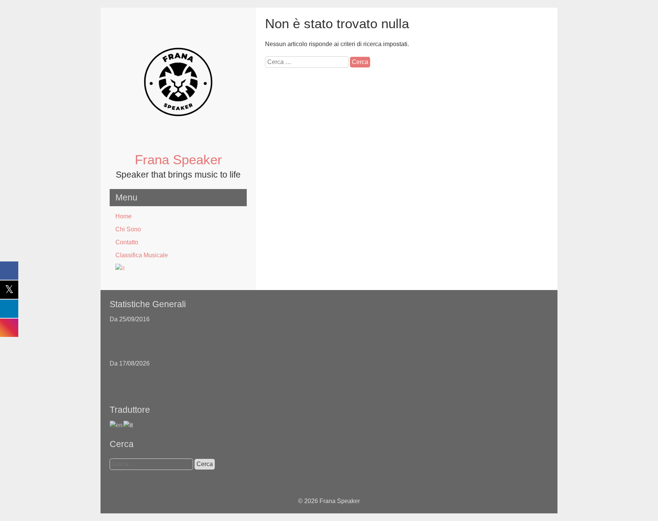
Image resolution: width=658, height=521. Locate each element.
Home (123, 216)
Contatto (126, 242)
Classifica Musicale (141, 255)
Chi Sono (128, 229)
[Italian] (178, 268)
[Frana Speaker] (178, 146)
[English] (116, 425)
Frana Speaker (178, 159)
